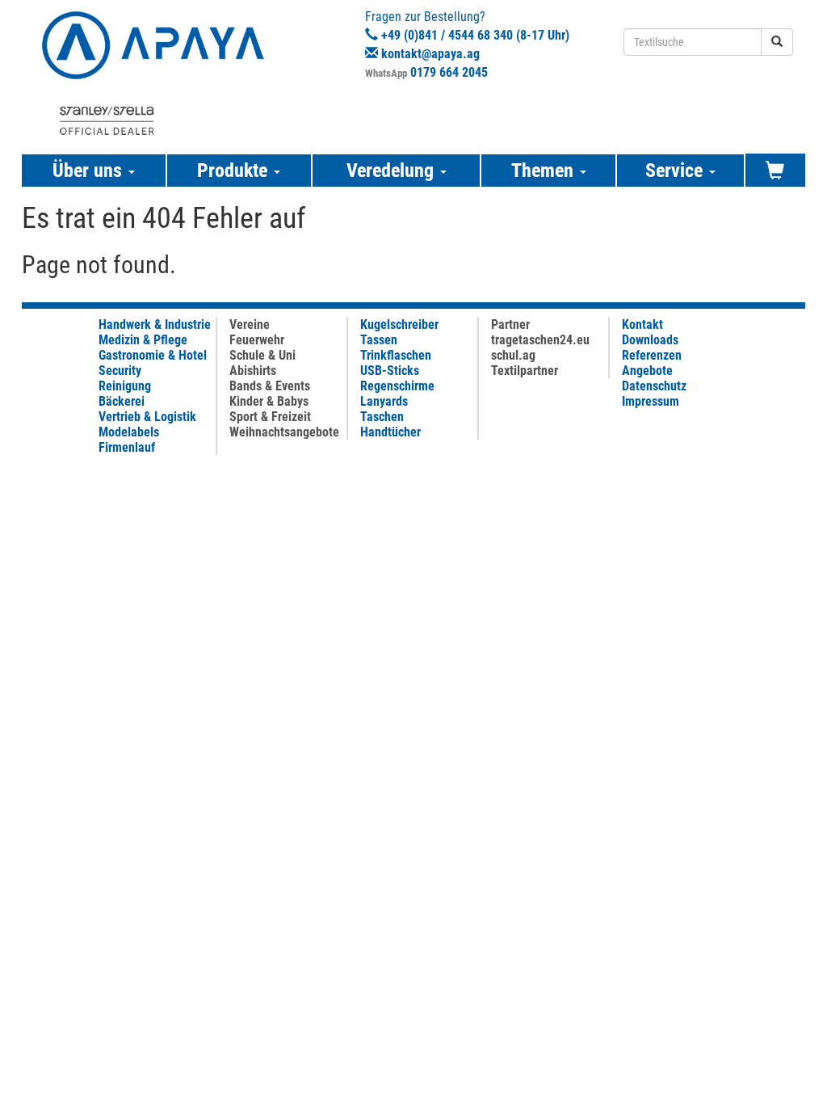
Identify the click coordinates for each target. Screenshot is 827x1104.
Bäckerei (122, 401)
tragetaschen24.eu (540, 340)
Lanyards (384, 401)
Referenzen (652, 355)
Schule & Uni (262, 355)
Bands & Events (269, 386)
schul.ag (513, 355)
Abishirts (252, 370)
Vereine (249, 324)
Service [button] (676, 170)
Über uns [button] (89, 170)
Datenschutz (654, 386)
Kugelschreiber (399, 324)
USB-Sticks (389, 370)
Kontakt (642, 324)
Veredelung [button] (392, 170)
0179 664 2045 (449, 72)
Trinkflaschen (395, 355)
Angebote (647, 370)
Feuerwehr (256, 340)
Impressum (650, 401)
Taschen (382, 416)
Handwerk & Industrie (155, 324)
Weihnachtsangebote (284, 432)
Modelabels (129, 432)
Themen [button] (544, 170)
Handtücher (390, 432)
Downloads (650, 340)
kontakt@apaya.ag (430, 53)
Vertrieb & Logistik (147, 416)
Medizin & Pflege (143, 340)
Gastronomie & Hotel (153, 355)
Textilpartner (524, 370)
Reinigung (125, 386)
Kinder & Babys (269, 401)
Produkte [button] (234, 170)
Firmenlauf (127, 447)
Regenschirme (397, 386)
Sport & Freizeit (270, 416)
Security (120, 370)
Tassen (378, 340)
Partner (510, 324)
